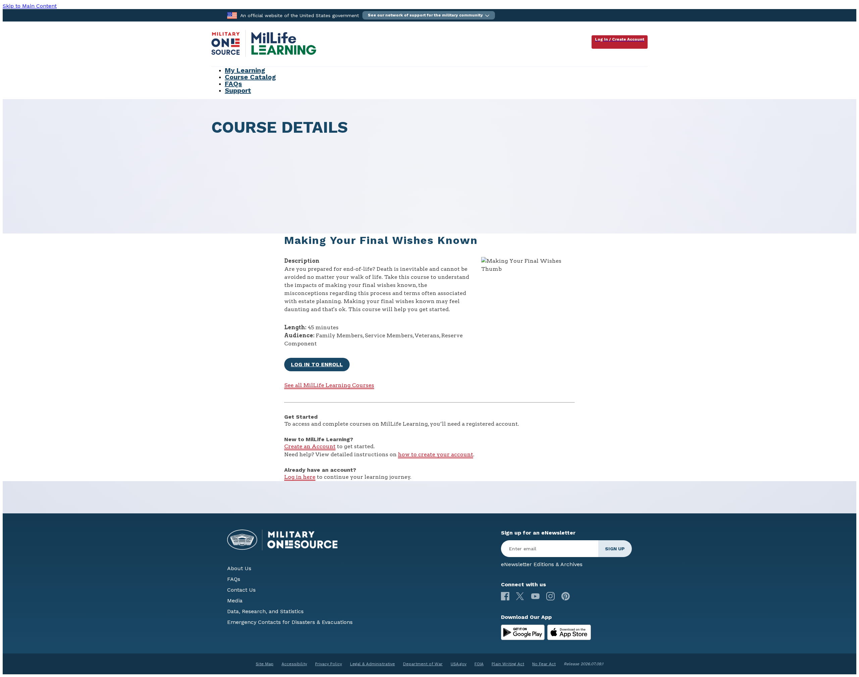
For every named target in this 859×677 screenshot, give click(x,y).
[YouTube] (535, 596)
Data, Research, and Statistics (265, 611)
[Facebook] (505, 596)
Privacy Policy (328, 664)
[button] (428, 15)
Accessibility (294, 664)
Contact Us (241, 590)
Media (235, 600)
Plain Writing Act (508, 664)
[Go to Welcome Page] (263, 55)
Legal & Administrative (372, 664)
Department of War (423, 664)
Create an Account (310, 446)
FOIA (479, 664)
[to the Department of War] (232, 15)
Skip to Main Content (30, 6)
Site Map (264, 664)
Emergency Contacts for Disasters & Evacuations (290, 622)
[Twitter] (520, 596)
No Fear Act (544, 664)
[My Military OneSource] (523, 632)
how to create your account (435, 454)
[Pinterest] (565, 596)
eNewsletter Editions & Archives (542, 564)
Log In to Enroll (317, 364)
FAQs (233, 579)
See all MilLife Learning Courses (329, 385)
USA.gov (458, 664)
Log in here (299, 477)
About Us (239, 568)
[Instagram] (550, 596)
